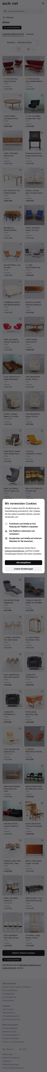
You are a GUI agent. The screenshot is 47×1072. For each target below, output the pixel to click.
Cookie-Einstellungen (23, 569)
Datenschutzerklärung (14, 551)
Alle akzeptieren (23, 562)
